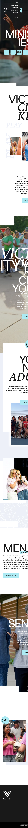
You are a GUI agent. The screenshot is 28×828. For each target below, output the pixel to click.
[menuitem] (16, 3)
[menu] (25, 4)
